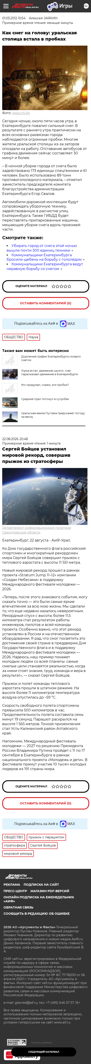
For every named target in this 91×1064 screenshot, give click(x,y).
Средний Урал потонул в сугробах (45, 399)
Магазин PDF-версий (49, 891)
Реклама (12, 885)
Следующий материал (43, 1051)
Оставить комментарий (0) (45, 303)
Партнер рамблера (41, 1042)
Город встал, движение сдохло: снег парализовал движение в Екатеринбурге (49, 372)
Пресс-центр (15, 891)
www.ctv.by (21, 113)
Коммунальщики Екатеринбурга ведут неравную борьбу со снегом (45, 266)
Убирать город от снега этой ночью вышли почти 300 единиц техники (42, 248)
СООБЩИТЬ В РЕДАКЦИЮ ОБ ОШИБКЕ (37, 914)
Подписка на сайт (41, 885)
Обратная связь (18, 907)
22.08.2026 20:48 (15, 439)
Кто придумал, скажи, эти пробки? (45, 384)
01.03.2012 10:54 (13, 18)
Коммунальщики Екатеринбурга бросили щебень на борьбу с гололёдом (44, 257)
